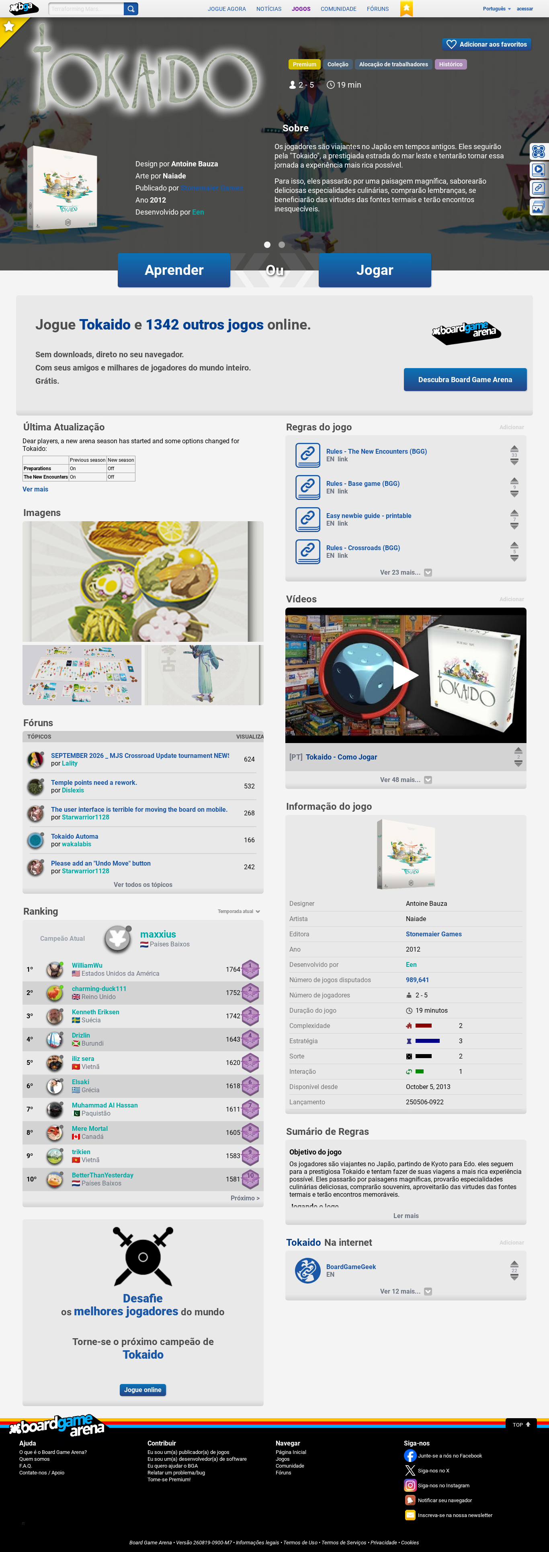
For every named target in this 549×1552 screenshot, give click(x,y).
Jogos (301, 9)
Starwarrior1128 (85, 817)
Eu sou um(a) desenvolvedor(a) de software (197, 1459)
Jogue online (143, 1390)
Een (198, 212)
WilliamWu (87, 965)
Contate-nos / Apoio (41, 1473)
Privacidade (384, 1543)
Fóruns (378, 9)
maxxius (158, 934)
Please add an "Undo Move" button (101, 863)
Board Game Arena (150, 1543)
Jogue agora (227, 9)
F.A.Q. (25, 1466)
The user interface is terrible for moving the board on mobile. (139, 809)
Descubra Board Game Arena (465, 379)
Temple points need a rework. (94, 782)
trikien (81, 1152)
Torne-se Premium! (169, 1479)
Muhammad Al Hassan (105, 1105)
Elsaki (80, 1082)
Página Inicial (291, 1452)
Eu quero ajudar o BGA (172, 1466)
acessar (525, 9)
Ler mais (406, 1216)
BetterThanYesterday (102, 1175)
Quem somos (34, 1459)
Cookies (410, 1543)
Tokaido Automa (74, 836)
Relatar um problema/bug (176, 1473)
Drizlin (81, 1035)
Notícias (268, 9)
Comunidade (338, 9)
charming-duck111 (99, 989)
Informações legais (257, 1543)
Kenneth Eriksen (95, 1012)
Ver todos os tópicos (143, 885)
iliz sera (83, 1059)
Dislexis (73, 790)
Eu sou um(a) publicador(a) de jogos (188, 1452)
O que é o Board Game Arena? (53, 1452)
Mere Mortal (90, 1128)
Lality (70, 763)
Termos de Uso (300, 1543)
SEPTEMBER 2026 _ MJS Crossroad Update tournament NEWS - (143, 756)
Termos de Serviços (344, 1543)
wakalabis (76, 844)
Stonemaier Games (211, 188)
